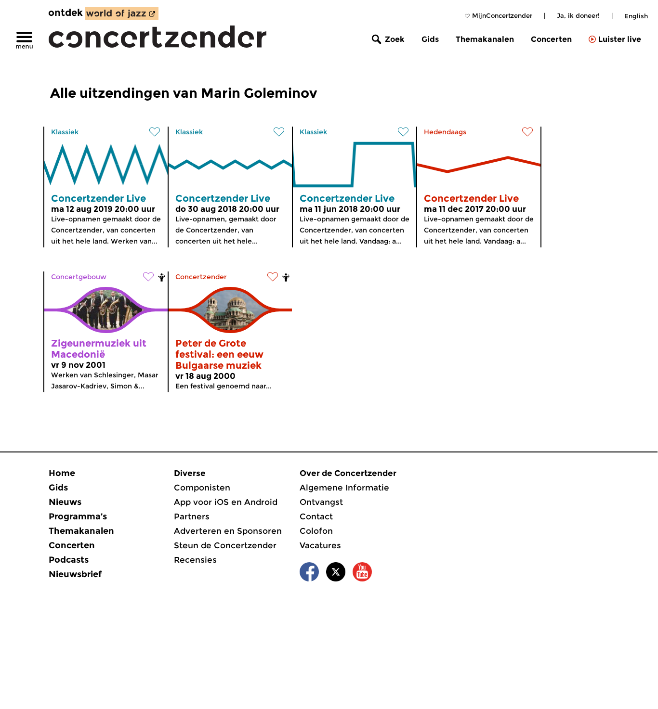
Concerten (551, 39)
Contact (316, 516)
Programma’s (78, 516)
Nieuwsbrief (75, 574)
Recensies (195, 560)
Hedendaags (445, 132)
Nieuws (65, 502)
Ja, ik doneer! (578, 15)
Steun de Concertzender (225, 545)
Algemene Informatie (344, 487)
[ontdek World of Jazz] (121, 13)
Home (62, 473)
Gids (430, 39)
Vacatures (320, 545)
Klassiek (65, 132)
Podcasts (69, 559)
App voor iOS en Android (225, 502)
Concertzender (201, 276)
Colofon (316, 531)
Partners (192, 516)
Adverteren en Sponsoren (228, 531)
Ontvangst (321, 502)
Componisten (202, 487)
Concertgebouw (78, 276)
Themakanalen (485, 39)
